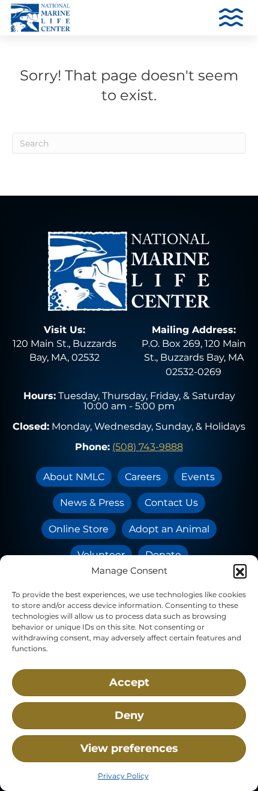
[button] (240, 571)
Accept (129, 682)
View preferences (129, 748)
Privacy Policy (123, 775)
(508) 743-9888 (147, 447)
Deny (129, 715)
